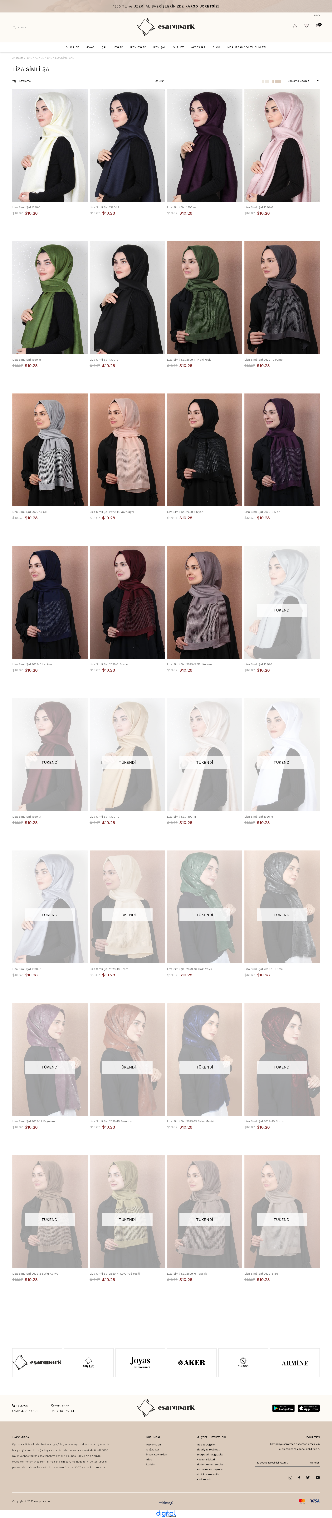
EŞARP (118, 47)
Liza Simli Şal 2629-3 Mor (262, 512)
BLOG (216, 47)
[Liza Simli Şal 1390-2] (50, 145)
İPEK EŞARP (138, 47)
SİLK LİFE (72, 47)
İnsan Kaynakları (156, 1454)
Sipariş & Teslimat (208, 1449)
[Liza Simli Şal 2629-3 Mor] (282, 450)
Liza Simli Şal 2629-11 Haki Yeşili (189, 359)
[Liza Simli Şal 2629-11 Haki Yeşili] (204, 297)
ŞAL (104, 47)
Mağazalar (152, 1449)
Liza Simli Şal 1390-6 (258, 207)
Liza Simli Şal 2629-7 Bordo (109, 664)
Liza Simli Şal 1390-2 (26, 207)
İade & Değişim (206, 1444)
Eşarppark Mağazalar (210, 1454)
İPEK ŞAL (159, 47)
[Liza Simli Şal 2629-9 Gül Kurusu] (204, 602)
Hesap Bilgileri (206, 1459)
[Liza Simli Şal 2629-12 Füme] (282, 297)
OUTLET (178, 47)
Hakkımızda (153, 1444)
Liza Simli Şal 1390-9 (104, 359)
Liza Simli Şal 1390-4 (181, 207)
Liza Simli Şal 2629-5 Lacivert (33, 664)
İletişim (150, 1464)
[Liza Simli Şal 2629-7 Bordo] (127, 602)
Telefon (20, 1405)
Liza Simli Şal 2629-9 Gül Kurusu (189, 664)
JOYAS (90, 47)
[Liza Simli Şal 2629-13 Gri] (50, 450)
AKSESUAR (198, 47)
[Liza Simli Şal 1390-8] (50, 297)
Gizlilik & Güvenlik (208, 1474)
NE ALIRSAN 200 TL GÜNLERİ (246, 47)
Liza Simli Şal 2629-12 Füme (263, 359)
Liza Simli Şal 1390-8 (26, 359)
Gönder (314, 1462)
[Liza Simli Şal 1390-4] (204, 145)
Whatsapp (60, 1405)
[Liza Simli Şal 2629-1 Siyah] (204, 450)
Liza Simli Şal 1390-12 (104, 207)
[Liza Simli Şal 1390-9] (127, 297)
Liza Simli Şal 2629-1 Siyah (185, 512)
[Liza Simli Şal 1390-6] (282, 145)
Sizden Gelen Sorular (210, 1464)
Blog (149, 1459)
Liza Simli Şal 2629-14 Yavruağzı (112, 512)
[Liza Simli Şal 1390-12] (127, 145)
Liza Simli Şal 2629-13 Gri (29, 512)
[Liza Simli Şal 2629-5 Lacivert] (50, 602)
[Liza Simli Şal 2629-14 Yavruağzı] (127, 450)
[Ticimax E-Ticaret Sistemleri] (166, 1503)
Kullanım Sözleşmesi (210, 1469)
